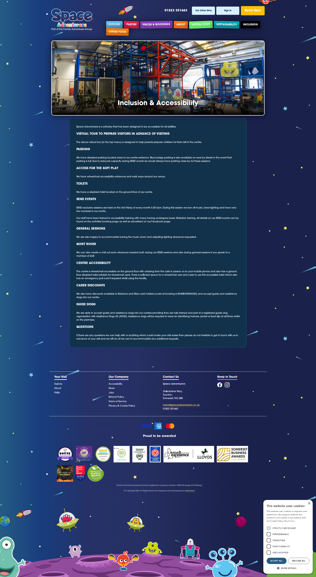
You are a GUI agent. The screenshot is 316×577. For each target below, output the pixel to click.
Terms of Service (118, 401)
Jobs (111, 393)
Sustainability (226, 24)
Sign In (227, 11)
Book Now (253, 10)
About (180, 24)
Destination (190, 491)
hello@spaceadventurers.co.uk (181, 405)
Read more (289, 521)
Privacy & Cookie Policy (122, 406)
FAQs (57, 393)
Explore (114, 24)
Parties (131, 24)
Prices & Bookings (156, 24)
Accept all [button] (276, 560)
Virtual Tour (201, 24)
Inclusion (250, 24)
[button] (288, 568)
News (112, 388)
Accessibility (115, 384)
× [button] (309, 503)
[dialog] (288, 537)
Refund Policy (116, 397)
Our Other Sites (203, 11)
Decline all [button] (298, 560)
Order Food (117, 31)
